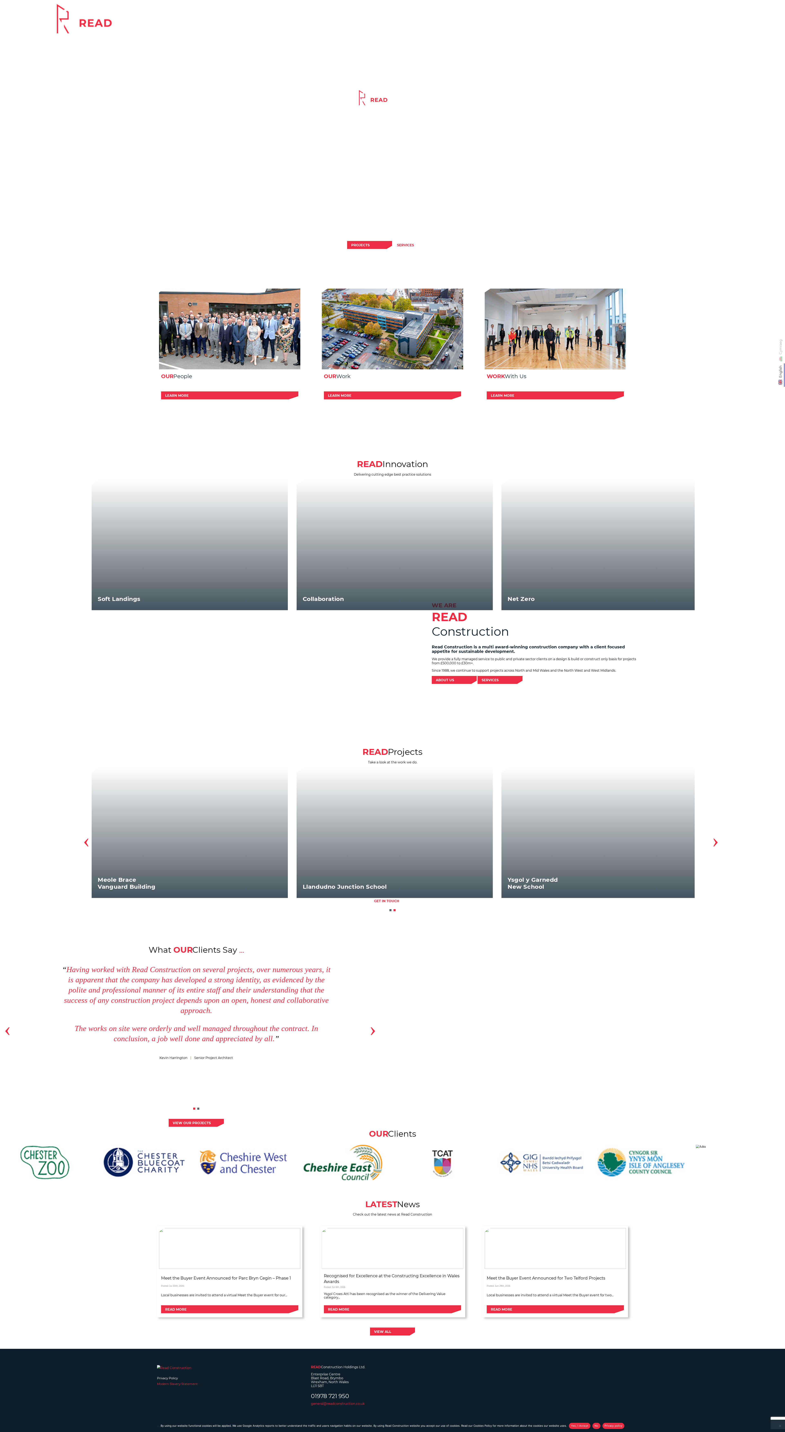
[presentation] (86, 840)
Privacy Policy (167, 1378)
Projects (651, 21)
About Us (445, 680)
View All (382, 1332)
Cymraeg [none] (781, 346)
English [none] (781, 371)
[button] (390, 910)
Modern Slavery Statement (177, 1384)
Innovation (685, 21)
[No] (780, 1426)
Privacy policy (613, 1425)
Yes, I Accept (579, 1425)
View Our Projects (192, 1123)
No (596, 1425)
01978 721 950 (330, 1396)
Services (621, 21)
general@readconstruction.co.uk (338, 1404)
